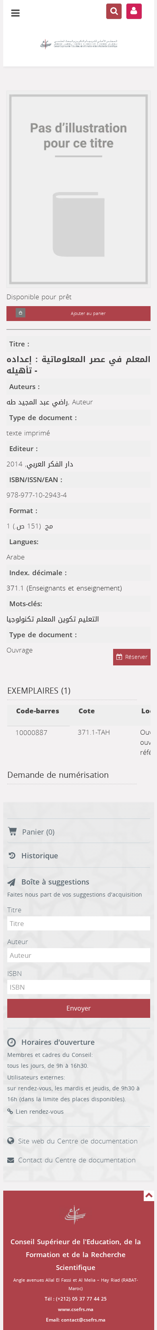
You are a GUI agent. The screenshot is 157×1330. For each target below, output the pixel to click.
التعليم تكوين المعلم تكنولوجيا (52, 619)
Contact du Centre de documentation (77, 1160)
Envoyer (78, 1008)
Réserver (136, 657)
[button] (20, 313)
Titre (14, 909)
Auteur (17, 941)
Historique (39, 856)
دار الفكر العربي (50, 464)
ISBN (14, 973)
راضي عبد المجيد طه (37, 402)
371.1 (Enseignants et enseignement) (64, 588)
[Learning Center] (78, 44)
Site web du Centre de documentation (78, 1141)
